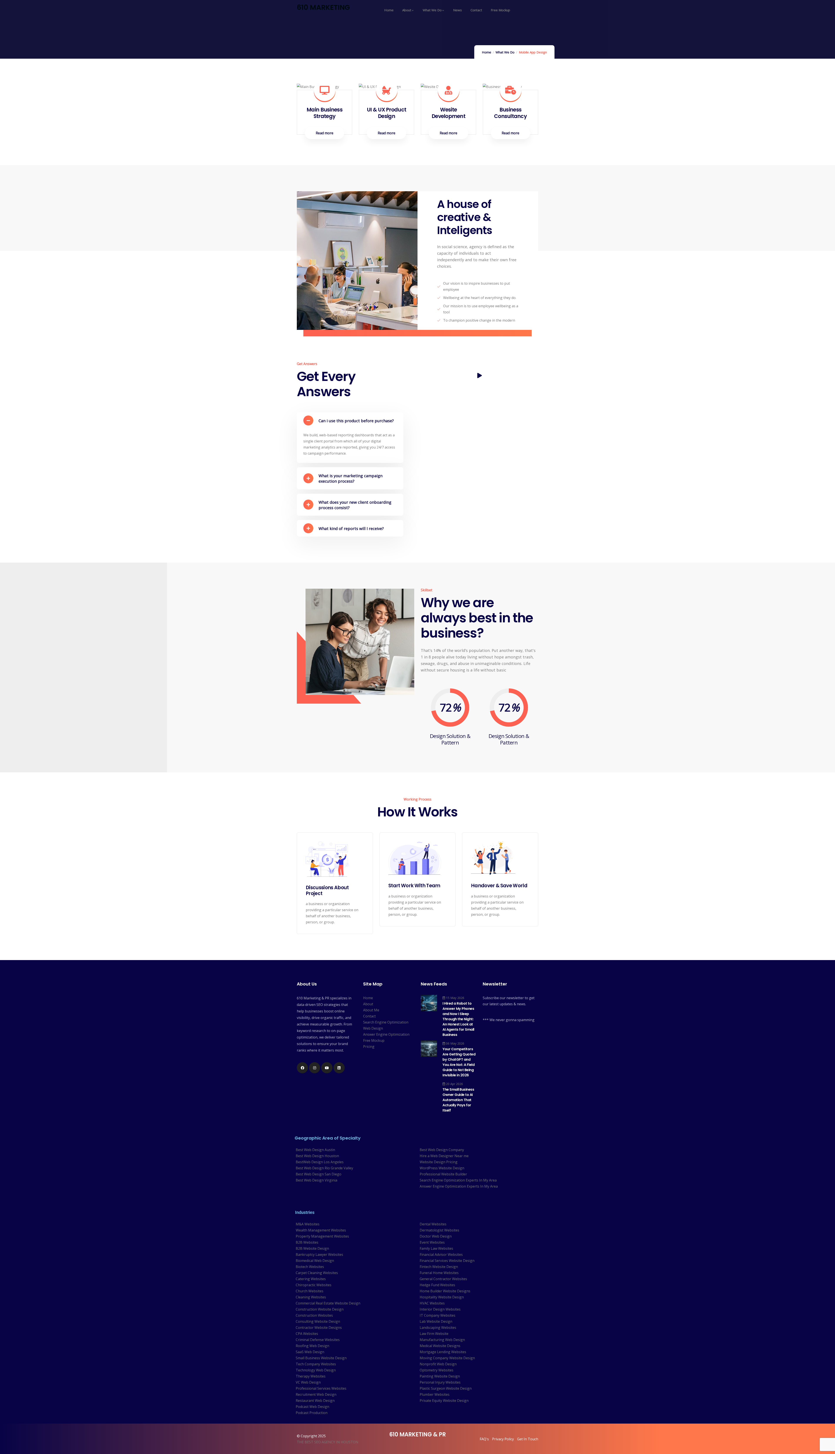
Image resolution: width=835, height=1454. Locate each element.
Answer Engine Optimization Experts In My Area (459, 1186)
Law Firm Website (434, 1333)
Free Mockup (373, 1040)
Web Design (373, 1028)
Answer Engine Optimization (386, 1034)
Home (486, 52)
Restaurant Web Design (315, 1400)
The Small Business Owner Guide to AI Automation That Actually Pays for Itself (458, 1100)
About (368, 1004)
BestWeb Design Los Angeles (320, 1162)
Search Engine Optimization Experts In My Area (458, 1180)
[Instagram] (314, 1067)
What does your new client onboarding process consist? (355, 505)
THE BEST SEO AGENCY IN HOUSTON (327, 1442)
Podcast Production (311, 1412)
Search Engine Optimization (385, 1022)
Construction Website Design (320, 1309)
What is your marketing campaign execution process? (350, 478)
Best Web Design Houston (317, 1155)
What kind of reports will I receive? (351, 528)
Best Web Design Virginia (316, 1180)
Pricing (368, 1046)
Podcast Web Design (312, 1406)
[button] (350, 420)
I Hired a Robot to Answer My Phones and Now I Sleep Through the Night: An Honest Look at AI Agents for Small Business (458, 1019)
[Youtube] (326, 1067)
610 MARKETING (323, 7)
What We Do (505, 52)
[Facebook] (302, 1067)
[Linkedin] (339, 1067)
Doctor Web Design (436, 1236)
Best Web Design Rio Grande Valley (324, 1168)
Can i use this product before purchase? (356, 420)
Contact (369, 1016)
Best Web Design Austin (315, 1149)
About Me (371, 1010)
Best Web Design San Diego (318, 1174)
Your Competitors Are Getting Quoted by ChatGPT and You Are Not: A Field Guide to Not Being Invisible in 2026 (459, 1062)
